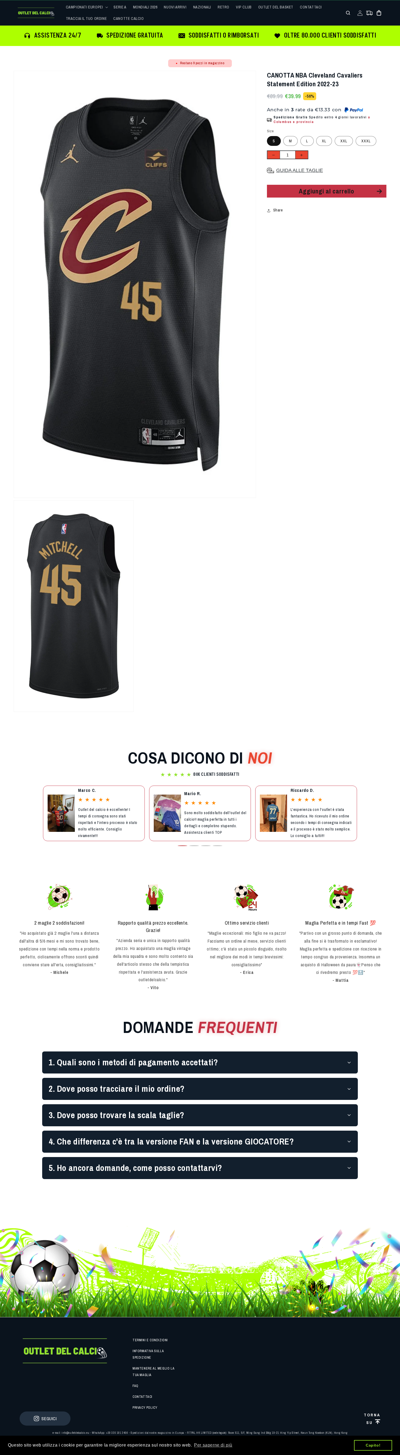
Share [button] (278, 210)
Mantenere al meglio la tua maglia (153, 1371)
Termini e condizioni (150, 1340)
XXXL (366, 141)
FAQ (136, 1386)
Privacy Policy (145, 1407)
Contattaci (142, 1397)
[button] (86, 7)
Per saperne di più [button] (213, 1445)
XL (324, 141)
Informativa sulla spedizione (148, 1354)
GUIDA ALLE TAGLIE (299, 170)
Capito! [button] (373, 1445)
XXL (343, 141)
